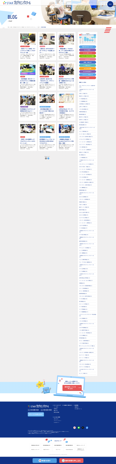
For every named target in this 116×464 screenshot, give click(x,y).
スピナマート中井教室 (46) (84, 366)
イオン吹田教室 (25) (83, 318)
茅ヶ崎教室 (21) (82, 154)
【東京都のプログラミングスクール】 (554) (86, 90)
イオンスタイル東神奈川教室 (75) (86, 136)
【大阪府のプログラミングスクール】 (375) (86, 274)
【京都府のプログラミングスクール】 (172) (86, 265)
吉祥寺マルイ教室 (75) (83, 119)
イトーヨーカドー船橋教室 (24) (85, 179)
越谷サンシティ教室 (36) (84, 207)
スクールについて (57, 405)
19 (87, 40)
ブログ (38, 27)
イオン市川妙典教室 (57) (84, 171)
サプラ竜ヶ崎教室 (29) (83, 234)
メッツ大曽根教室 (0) (83, 250)
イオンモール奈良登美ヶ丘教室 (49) (86, 352)
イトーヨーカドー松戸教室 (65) (85, 174)
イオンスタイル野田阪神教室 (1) (85, 285)
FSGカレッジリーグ (35, 449)
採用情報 (76, 405)
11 (85, 38)
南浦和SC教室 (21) (83, 202)
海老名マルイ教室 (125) (84, 152)
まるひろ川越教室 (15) (83, 196)
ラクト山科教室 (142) (83, 268)
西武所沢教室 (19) (82, 209)
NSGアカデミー (47, 449)
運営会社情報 (56, 412)
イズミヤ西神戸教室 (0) (84, 343)
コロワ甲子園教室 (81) (83, 327)
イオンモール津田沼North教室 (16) (86, 182)
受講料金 (55, 408)
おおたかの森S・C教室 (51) (84, 166)
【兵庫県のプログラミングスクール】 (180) (86, 324)
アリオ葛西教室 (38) (83, 101)
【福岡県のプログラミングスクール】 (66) (86, 361)
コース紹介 (56, 407)
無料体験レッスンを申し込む (70, 387)
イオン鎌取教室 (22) (83, 187)
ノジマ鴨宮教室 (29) (83, 157)
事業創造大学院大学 (35, 445)
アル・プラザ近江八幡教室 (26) (85, 262)
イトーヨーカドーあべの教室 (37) (86, 280)
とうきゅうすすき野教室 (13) (85, 139)
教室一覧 (55, 410)
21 (92, 40)
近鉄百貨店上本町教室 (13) (84, 277)
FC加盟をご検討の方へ (67, 405)
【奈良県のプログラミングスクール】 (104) (86, 349)
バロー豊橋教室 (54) (83, 253)
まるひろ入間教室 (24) (83, 215)
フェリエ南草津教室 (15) (84, 259)
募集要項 (76, 407)
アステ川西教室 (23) (83, 335)
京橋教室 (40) (82, 283)
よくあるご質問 (57, 417)
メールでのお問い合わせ (36, 414)
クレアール (58, 449)
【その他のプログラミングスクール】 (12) (86, 370)
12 (87, 38)
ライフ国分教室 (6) (83, 306)
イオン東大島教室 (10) (83, 109)
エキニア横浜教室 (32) (83, 131)
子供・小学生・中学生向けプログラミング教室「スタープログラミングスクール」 (22, 27)
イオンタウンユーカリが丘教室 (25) (86, 164)
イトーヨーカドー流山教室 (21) (85, 169)
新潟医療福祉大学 (46, 445)
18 (85, 40)
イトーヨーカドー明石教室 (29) (85, 332)
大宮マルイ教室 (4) (83, 204)
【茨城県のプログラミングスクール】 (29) (86, 231)
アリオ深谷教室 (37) (83, 228)
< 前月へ (81, 33)
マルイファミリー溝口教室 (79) (85, 144)
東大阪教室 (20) (82, 301)
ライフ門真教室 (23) (83, 309)
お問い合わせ (56, 418)
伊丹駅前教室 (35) (82, 338)
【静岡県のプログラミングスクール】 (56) (86, 238)
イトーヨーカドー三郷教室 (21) (85, 222)
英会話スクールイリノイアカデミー (81, 449)
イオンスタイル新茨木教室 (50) (85, 296)
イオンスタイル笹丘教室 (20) (85, 364)
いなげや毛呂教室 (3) (83, 225)
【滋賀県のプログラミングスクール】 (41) (86, 256)
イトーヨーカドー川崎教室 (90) (85, 141)
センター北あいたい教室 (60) (85, 134)
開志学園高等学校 (58, 445)
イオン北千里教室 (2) (83, 321)
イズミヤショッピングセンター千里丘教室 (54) (87, 315)
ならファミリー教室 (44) (84, 355)
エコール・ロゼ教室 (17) (84, 304)
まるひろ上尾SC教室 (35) (84, 212)
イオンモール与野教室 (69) (84, 199)
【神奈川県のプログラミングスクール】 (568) (87, 128)
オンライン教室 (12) (83, 373)
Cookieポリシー (57, 422)
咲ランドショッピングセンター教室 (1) (87, 345)
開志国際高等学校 (69, 445)
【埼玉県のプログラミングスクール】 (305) (86, 193)
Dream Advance (69, 449)
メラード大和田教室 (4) (84, 288)
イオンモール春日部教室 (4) (84, 220)
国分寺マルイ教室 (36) (83, 117)
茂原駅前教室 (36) (82, 190)
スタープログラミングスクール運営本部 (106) (87, 86)
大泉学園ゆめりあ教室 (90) (84, 103)
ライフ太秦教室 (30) (83, 271)
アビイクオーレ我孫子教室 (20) (85, 185)
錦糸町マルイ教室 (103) (84, 96)
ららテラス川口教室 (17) (84, 217)
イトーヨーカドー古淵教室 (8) (85, 149)
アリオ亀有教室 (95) (83, 98)
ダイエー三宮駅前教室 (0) (84, 340)
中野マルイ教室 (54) (83, 93)
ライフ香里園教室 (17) (83, 311)
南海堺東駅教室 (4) (83, 293)
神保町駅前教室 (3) (83, 111)
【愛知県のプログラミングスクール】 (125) (86, 244)
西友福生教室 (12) (82, 124)
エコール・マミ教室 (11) (84, 357)
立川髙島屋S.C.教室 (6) (83, 122)
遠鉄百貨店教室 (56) (83, 241)
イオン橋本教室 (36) (83, 147)
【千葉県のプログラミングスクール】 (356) (86, 160)
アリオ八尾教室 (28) (83, 298)
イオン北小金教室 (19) (83, 177)
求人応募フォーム (78, 408)
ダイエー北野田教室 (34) (84, 291)
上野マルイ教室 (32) (83, 106)
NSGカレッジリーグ (81, 445)
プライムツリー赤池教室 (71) (85, 247)
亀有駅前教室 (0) (82, 114)
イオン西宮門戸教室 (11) (84, 330)
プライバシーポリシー (58, 420)
